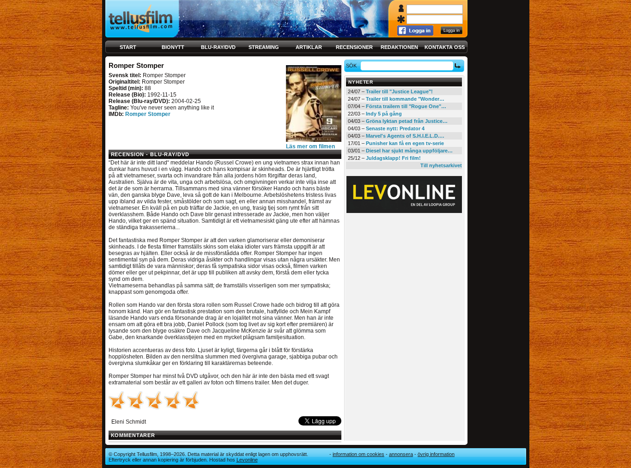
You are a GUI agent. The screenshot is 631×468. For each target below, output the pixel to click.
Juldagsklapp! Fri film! (393, 158)
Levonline (247, 459)
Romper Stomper (147, 114)
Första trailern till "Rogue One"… (406, 106)
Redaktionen (399, 47)
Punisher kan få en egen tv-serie (405, 143)
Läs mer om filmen (310, 146)
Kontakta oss (445, 47)
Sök (351, 65)
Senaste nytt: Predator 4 (395, 128)
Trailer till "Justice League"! (399, 91)
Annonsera (401, 454)
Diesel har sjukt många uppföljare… (409, 150)
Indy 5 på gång (384, 113)
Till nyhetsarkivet (441, 165)
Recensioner (354, 47)
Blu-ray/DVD (218, 47)
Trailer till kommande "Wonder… (405, 99)
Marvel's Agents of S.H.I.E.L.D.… (405, 136)
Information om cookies (358, 454)
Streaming (264, 47)
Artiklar (309, 47)
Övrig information (436, 454)
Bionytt (173, 47)
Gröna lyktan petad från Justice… (407, 121)
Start (128, 47)
